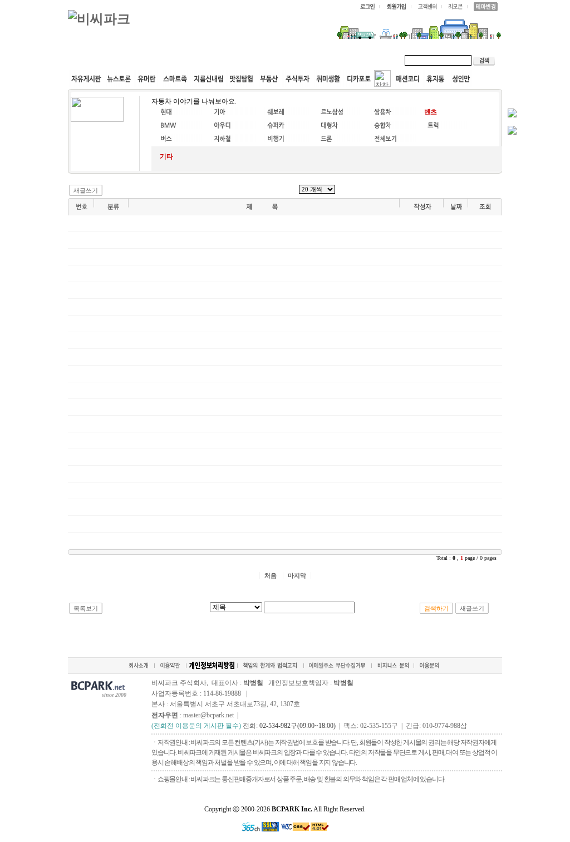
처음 (270, 575)
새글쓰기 (85, 190)
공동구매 (235, 60)
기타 (166, 156)
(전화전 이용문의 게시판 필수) (196, 726)
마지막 (297, 575)
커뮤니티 (94, 60)
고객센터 (281, 60)
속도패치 (141, 60)
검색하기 (436, 608)
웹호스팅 (188, 60)
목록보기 (85, 608)
